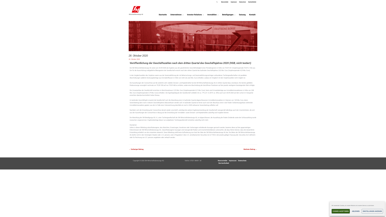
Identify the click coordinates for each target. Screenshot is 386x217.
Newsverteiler (222, 161)
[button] (217, 2)
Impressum (233, 161)
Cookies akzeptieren (341, 211)
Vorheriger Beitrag (136, 149)
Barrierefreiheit (224, 163)
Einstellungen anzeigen (372, 211)
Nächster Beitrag (250, 149)
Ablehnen (356, 211)
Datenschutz (242, 161)
